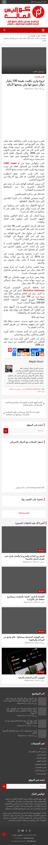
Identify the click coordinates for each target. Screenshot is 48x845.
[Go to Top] (4, 834)
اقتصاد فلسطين (40, 764)
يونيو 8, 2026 (32, 736)
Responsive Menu (4, 2)
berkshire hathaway (33, 389)
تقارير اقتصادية (39, 77)
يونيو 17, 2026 (32, 726)
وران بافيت (41, 391)
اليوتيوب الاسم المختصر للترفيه (31, 677)
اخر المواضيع (38, 693)
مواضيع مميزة (41, 774)
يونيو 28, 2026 (32, 716)
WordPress (31, 841)
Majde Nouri (29, 89)
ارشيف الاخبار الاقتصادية (37, 752)
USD (43, 488)
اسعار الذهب (41, 755)
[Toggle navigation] (43, 30)
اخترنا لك (41, 550)
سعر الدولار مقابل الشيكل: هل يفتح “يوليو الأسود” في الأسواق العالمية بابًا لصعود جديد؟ (20, 699)
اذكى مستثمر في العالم (17, 389)
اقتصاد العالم (41, 761)
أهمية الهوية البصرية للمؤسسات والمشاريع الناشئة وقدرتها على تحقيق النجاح (23, 403)
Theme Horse (28, 838)
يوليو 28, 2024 (40, 643)
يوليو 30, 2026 (32, 703)
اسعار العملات (41, 758)
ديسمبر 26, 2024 (39, 562)
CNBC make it (11, 163)
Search (5, 430)
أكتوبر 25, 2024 (39, 602)
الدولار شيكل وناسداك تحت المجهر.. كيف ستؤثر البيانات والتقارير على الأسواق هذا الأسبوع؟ (21, 710)
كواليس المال (17, 835)
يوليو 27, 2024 (40, 680)
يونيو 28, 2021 (40, 89)
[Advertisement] (24, 115)
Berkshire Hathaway (34, 290)
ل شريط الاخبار (40, 770)
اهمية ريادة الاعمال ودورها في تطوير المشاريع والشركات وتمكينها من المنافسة (22, 413)
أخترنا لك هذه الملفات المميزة (30, 523)
